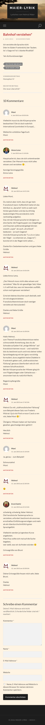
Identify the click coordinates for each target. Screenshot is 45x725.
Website (6, 672)
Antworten (8, 140)
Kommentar (8, 621)
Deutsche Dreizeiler (13, 64)
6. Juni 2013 (8, 39)
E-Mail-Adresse (10, 661)
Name (6, 649)
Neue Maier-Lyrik (12, 68)
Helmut (14, 188)
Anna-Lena (15, 150)
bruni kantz (16, 504)
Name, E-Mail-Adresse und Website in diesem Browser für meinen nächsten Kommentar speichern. (20, 687)
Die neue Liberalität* (11, 87)
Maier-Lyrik (22, 8)
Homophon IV (11, 77)
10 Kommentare (23, 39)
